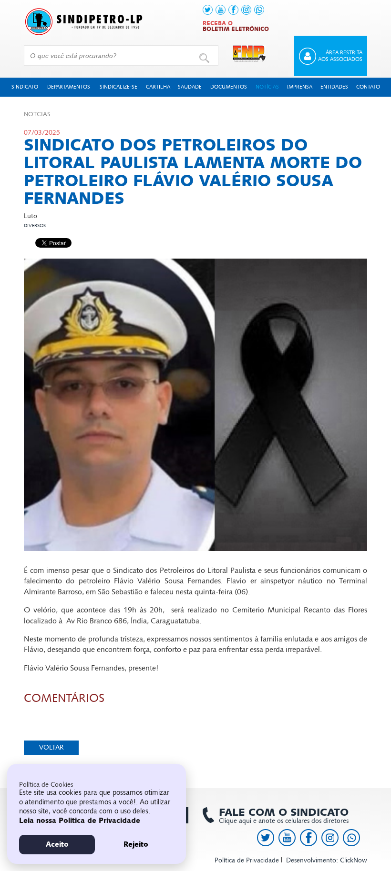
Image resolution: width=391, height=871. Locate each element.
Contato (368, 87)
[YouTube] (221, 10)
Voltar (51, 747)
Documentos (228, 87)
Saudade (190, 87)
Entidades (334, 87)
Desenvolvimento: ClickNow (326, 860)
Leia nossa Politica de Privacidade (79, 820)
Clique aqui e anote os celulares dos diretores (284, 815)
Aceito (57, 844)
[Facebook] (233, 10)
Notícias (267, 87)
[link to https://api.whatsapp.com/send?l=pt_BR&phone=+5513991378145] (259, 10)
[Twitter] (208, 10)
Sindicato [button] (24, 87)
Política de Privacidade (247, 860)
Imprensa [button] (299, 87)
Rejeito (135, 844)
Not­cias (37, 114)
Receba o (236, 26)
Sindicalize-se (118, 87)
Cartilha (158, 87)
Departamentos (68, 87)
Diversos (35, 226)
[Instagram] (246, 10)
